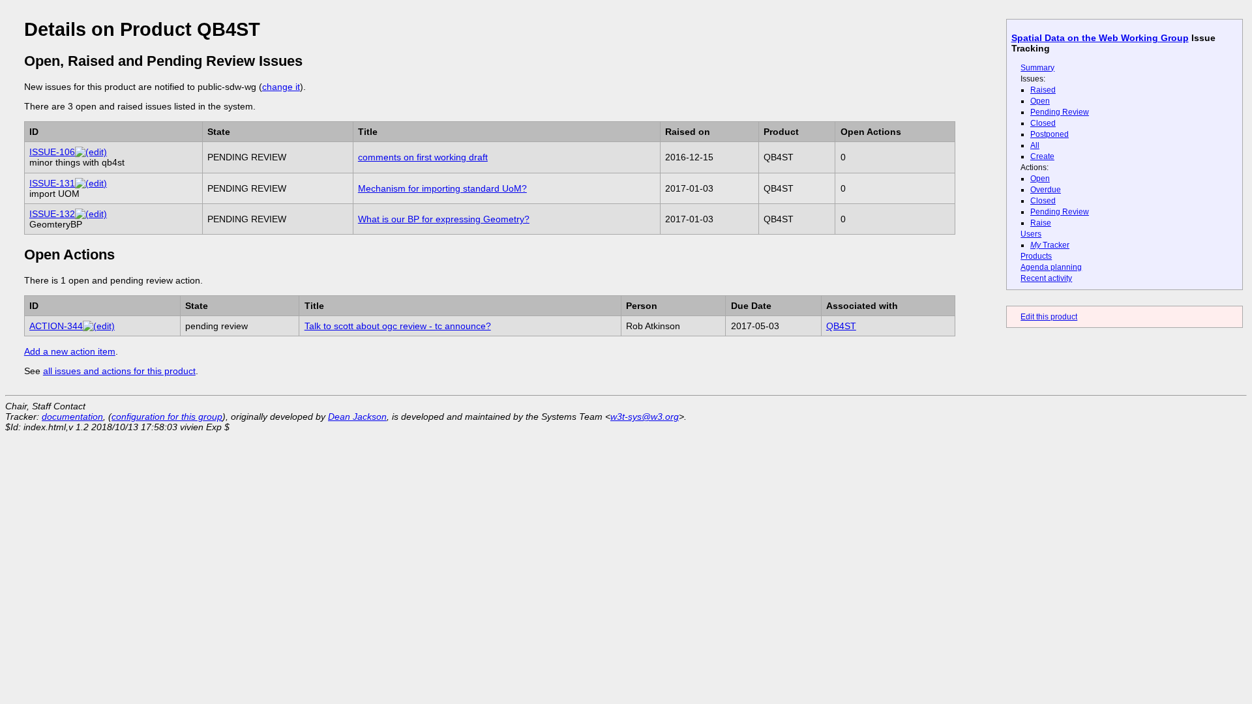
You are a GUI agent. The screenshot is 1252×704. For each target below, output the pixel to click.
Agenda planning (1051, 267)
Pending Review (1059, 112)
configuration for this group (167, 416)
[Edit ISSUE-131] (91, 183)
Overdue (1045, 189)
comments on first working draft (423, 157)
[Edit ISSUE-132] (91, 214)
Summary (1037, 67)
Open (1040, 101)
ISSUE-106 (52, 152)
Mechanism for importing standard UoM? (442, 188)
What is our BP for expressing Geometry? (443, 219)
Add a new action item (69, 351)
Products (1036, 256)
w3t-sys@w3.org (644, 416)
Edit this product (1049, 316)
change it (281, 86)
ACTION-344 (56, 326)
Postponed (1049, 134)
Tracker (1049, 245)
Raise (1040, 222)
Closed (1043, 123)
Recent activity (1046, 278)
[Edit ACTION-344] (99, 326)
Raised (1043, 90)
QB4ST (841, 326)
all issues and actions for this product (119, 371)
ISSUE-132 (52, 214)
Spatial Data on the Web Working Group (1100, 38)
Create (1042, 156)
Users (1031, 234)
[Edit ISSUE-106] (91, 152)
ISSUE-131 (52, 183)
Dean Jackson (357, 416)
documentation (72, 416)
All (1034, 145)
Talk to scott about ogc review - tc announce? (398, 326)
